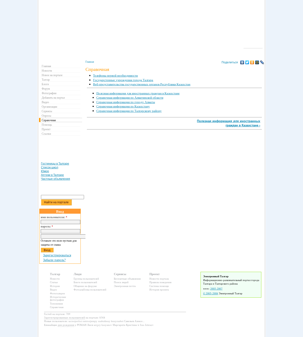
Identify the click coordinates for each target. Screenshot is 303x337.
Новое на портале (52, 75)
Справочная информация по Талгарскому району (129, 111)
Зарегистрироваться (57, 255)
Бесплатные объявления (127, 278)
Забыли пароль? (54, 260)
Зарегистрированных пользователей (64, 317)
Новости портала (159, 278)
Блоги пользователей (85, 282)
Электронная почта (125, 286)
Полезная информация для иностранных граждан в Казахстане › (228, 123)
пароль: (47, 226)
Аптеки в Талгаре (52, 175)
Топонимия (56, 303)
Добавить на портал (53, 97)
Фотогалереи (57, 293)
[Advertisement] (174, 141)
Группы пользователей (86, 278)
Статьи (54, 282)
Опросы (46, 115)
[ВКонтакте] (242, 62)
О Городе (253, 46)
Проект (46, 129)
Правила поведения (160, 282)
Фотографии (49, 93)
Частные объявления (55, 178)
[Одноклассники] (252, 62)
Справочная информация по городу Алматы (125, 102)
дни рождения (66, 325)
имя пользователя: (54, 217)
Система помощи (159, 286)
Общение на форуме (85, 286)
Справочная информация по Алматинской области (129, 97)
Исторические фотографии (58, 298)
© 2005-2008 (210, 293)
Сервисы (47, 111)
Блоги (45, 84)
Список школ (49, 167)
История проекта (159, 289)
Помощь (47, 124)
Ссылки (46, 133)
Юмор (45, 171)
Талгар (46, 79)
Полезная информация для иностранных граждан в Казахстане (138, 93)
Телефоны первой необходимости (115, 75)
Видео (45, 102)
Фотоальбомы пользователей (90, 289)
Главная (89, 61)
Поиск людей (121, 282)
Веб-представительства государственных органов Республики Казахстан (141, 84)
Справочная (49, 120)
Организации (49, 106)
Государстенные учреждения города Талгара (123, 80)
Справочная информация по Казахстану (123, 106)
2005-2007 (216, 288)
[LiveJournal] (262, 62)
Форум (46, 88)
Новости (47, 70)
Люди (77, 274)
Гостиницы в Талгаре (55, 163)
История (55, 286)
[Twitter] (247, 62)
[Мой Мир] (257, 62)
